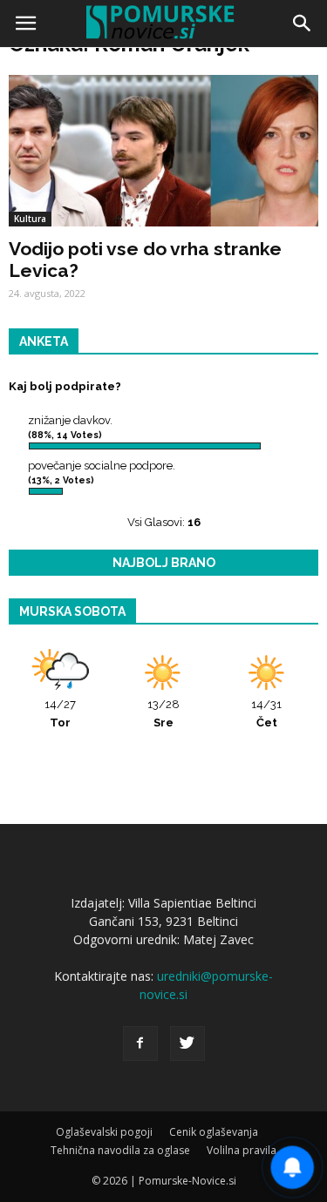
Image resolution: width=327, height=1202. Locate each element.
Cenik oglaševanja (213, 1131)
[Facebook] (140, 1043)
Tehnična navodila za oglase (120, 1150)
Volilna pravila (241, 1150)
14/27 (60, 713)
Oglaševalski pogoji (104, 1131)
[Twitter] (187, 1043)
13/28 (163, 713)
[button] (302, 23)
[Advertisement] (163, 224)
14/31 (266, 713)
